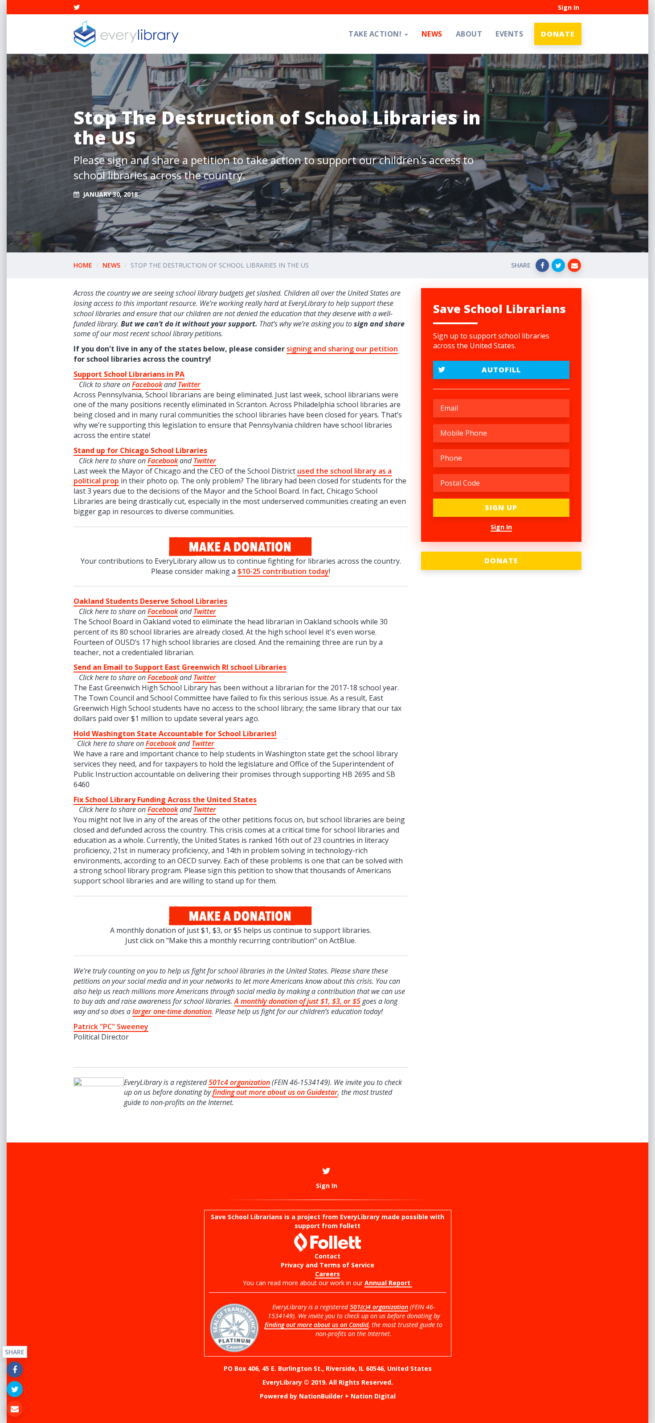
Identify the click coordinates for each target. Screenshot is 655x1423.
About (469, 34)
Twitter (204, 611)
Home (83, 265)
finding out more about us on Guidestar (275, 1092)
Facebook (147, 384)
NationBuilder (321, 1396)
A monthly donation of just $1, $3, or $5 (297, 1001)
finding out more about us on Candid (316, 1324)
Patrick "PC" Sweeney (111, 1026)
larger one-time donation (172, 1011)
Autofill (501, 370)
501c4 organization (239, 1082)
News (432, 34)
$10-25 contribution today (283, 571)
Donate (558, 34)
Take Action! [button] (376, 34)
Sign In (568, 7)
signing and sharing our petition (342, 349)
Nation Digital (373, 1396)
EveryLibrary (360, 1217)
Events (509, 34)
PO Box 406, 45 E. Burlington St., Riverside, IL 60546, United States (328, 1368)
